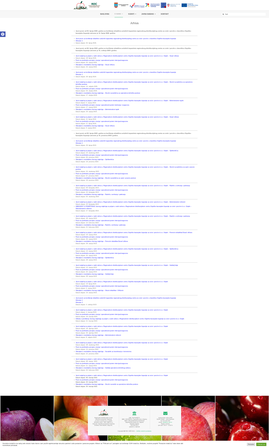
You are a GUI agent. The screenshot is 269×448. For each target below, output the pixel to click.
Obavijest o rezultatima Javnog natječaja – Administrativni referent (98, 335)
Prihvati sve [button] (261, 444)
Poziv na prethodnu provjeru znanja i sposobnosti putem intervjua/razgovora (102, 60)
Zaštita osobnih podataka (143, 431)
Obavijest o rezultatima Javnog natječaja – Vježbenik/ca (95, 159)
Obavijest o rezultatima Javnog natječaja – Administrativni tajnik (97, 109)
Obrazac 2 (79, 302)
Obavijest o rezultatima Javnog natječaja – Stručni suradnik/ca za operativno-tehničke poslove (108, 93)
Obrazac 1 (79, 41)
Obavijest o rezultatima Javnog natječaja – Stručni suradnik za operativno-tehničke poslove (107, 384)
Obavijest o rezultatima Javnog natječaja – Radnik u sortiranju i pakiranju (101, 194)
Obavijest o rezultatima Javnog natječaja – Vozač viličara (95, 64)
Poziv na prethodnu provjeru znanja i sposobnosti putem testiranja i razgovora (102, 105)
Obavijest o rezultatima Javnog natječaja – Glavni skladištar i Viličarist (99, 290)
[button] (2, 34)
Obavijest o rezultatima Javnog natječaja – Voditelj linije (95, 274)
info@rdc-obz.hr (167, 422)
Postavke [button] (251, 444)
